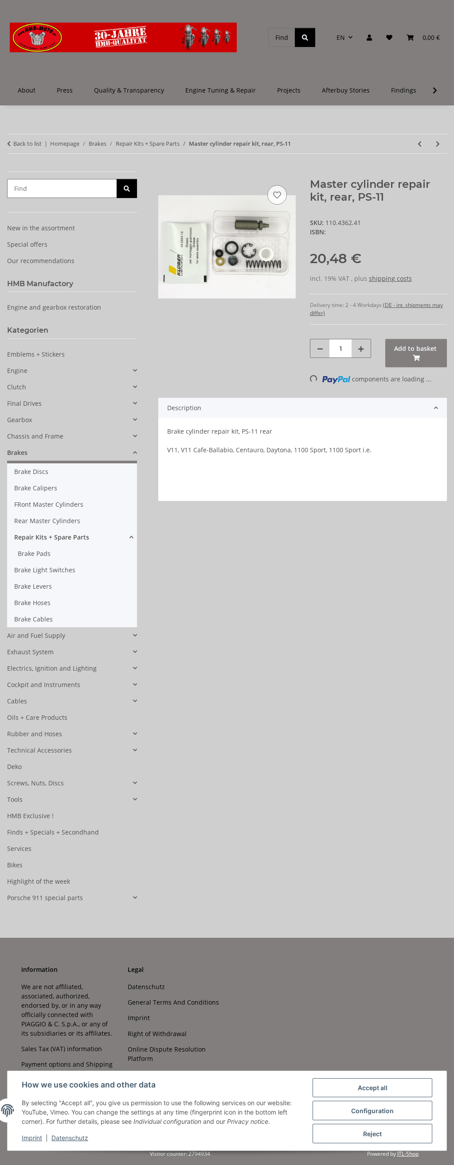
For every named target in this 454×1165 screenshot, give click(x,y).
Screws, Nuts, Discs (35, 783)
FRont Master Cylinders (48, 504)
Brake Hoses (32, 602)
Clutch (16, 387)
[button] (369, 37)
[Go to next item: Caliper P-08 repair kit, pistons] (438, 143)
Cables (17, 701)
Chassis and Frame (35, 436)
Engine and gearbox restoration (54, 307)
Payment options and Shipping (67, 1064)
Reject (372, 1134)
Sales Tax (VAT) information (61, 1049)
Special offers (27, 244)
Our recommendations (40, 260)
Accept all (372, 1087)
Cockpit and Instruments (43, 684)
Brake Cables (33, 619)
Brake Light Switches (44, 570)
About (26, 90)
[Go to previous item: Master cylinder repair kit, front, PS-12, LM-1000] (420, 143)
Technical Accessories (39, 750)
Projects (289, 90)
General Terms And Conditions (173, 1002)
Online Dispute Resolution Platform (167, 1054)
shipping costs (390, 278)
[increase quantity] (361, 348)
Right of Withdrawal (157, 1033)
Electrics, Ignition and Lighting (52, 668)
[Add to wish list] (277, 195)
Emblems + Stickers (36, 354)
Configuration (372, 1111)
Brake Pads (34, 553)
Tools (15, 799)
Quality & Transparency (129, 90)
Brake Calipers (35, 488)
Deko (14, 766)
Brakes (17, 452)
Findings (403, 90)
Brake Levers (33, 586)
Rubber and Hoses (34, 734)
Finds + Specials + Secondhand (53, 832)
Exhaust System (30, 652)
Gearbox (19, 420)
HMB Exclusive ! (30, 816)
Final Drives (24, 403)
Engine (17, 370)
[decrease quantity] (320, 348)
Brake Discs (31, 471)
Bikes (15, 865)
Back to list (27, 144)
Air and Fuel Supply (36, 635)
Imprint (32, 1138)
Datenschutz (69, 1138)
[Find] (305, 37)
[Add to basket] (165, 173)
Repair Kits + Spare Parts (51, 537)
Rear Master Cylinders (47, 520)
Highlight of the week (38, 881)
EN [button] (341, 37)
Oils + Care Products (37, 717)
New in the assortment (41, 228)
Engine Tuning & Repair (220, 90)
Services (19, 848)
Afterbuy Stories (346, 90)
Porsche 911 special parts (45, 897)
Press (65, 90)
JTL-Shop (408, 1153)
